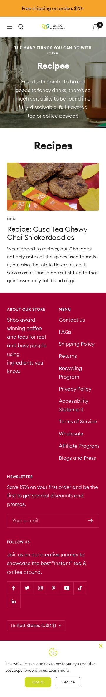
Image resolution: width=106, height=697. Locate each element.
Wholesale (71, 433)
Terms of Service (78, 421)
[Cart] (96, 26)
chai (11, 219)
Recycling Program (70, 372)
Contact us (72, 320)
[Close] (101, 646)
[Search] (21, 26)
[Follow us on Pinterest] (53, 588)
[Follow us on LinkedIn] (13, 601)
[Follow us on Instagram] (40, 588)
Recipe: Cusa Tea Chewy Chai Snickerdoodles (47, 233)
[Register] (90, 521)
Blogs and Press (77, 458)
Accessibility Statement (73, 405)
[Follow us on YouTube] (66, 588)
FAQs (65, 332)
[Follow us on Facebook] (13, 588)
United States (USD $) (33, 625)
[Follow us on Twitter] (27, 588)
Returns (68, 356)
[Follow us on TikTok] (80, 588)
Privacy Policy (75, 389)
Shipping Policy (77, 344)
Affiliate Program (79, 446)
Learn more (59, 670)
